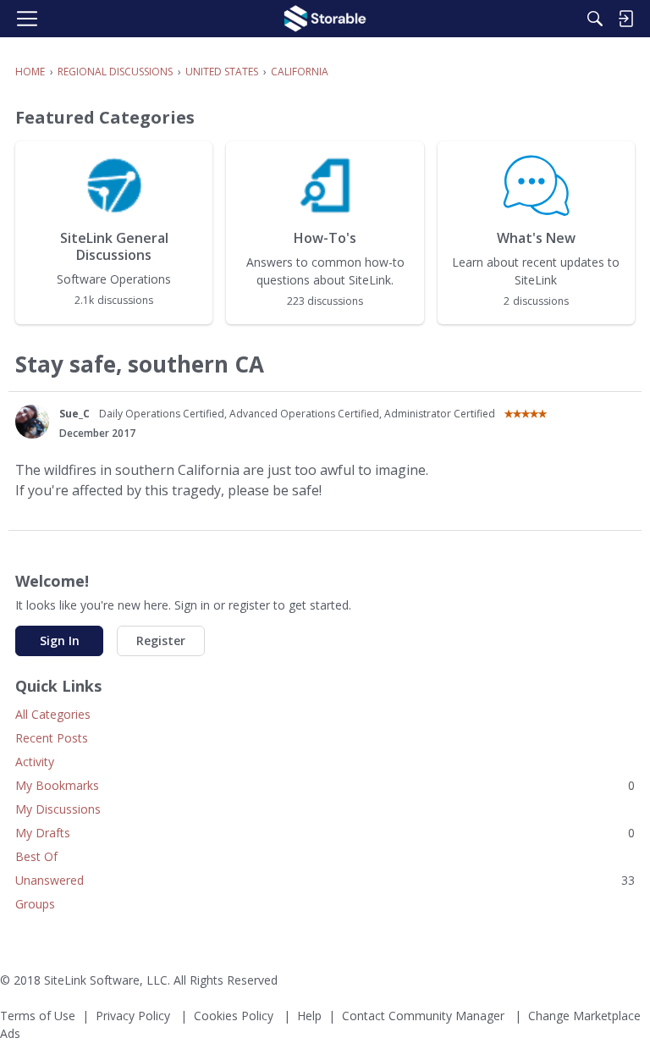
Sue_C (74, 413)
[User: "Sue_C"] (32, 422)
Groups (35, 904)
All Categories (53, 714)
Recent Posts (51, 738)
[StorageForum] (325, 18)
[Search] (595, 18)
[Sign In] (625, 18)
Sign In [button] (60, 640)
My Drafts (325, 833)
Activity (34, 762)
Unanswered (325, 880)
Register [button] (160, 640)
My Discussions (58, 809)
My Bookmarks (325, 785)
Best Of (36, 856)
